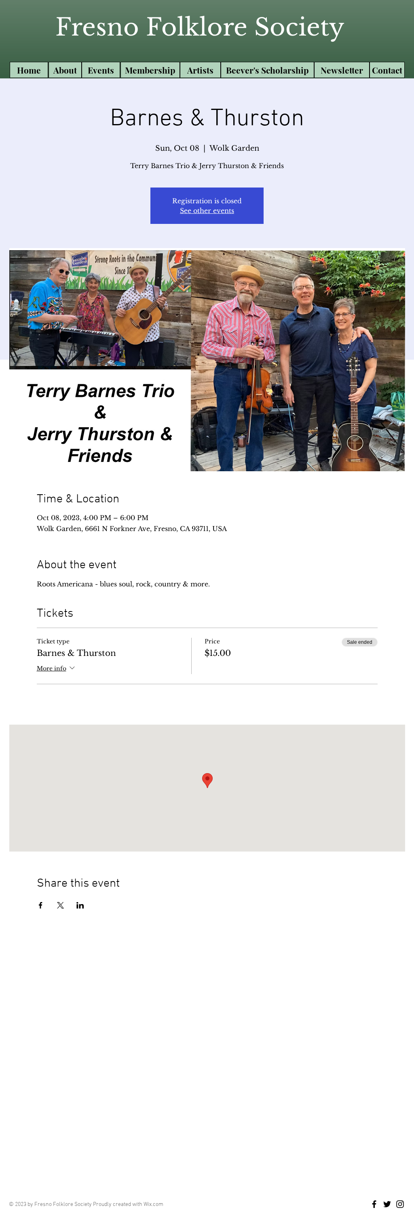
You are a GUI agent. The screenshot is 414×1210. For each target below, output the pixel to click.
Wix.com (153, 1204)
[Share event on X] (60, 905)
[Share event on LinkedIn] (80, 905)
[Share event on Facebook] (40, 905)
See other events (207, 211)
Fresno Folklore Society (199, 27)
